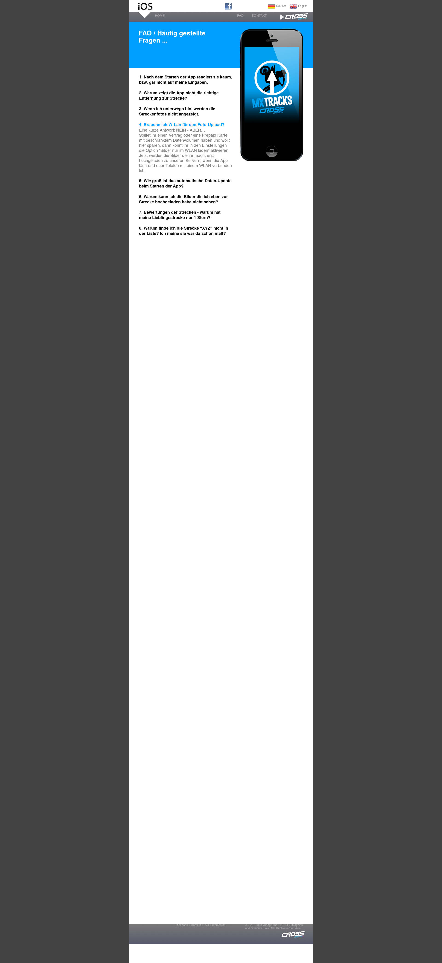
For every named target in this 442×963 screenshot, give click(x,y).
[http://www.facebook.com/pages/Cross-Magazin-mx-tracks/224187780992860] (228, 9)
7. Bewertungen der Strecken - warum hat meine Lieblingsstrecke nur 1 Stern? (180, 214)
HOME (160, 15)
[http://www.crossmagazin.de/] (297, 19)
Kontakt (196, 925)
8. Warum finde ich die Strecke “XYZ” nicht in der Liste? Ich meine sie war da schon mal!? (183, 230)
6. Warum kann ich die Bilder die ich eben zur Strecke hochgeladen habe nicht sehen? (183, 199)
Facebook (181, 925)
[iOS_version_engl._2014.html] (293, 8)
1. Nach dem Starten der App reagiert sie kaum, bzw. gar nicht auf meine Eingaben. (185, 79)
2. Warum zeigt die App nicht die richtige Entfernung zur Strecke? (179, 95)
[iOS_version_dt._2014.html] (271, 8)
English (303, 6)
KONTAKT (259, 15)
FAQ (206, 925)
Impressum (218, 925)
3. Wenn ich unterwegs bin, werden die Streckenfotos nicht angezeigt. (177, 111)
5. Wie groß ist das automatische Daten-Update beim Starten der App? (185, 183)
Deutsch (281, 6)
